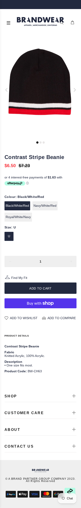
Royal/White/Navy (18, 217)
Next (74, 89)
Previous (6, 89)
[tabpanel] (40, 87)
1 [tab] (37, 142)
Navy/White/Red (45, 205)
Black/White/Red (17, 205)
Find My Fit (19, 278)
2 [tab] (40, 142)
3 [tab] (44, 142)
